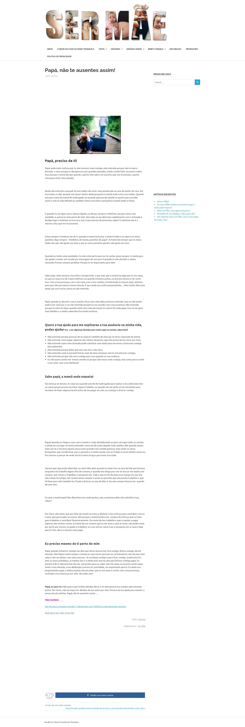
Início (50, 49)
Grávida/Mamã (134, 49)
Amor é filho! (163, 201)
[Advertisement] (95, 95)
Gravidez (115, 49)
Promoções (192, 49)
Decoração (175, 49)
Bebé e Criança (155, 49)
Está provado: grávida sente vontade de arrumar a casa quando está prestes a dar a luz (105, 708)
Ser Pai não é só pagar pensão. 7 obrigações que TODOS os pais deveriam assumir (85, 606)
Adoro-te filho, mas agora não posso (173, 210)
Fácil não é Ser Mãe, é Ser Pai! (59, 612)
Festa (102, 49)
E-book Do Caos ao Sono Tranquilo (75, 49)
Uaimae (141, 619)
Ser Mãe (141, 626)
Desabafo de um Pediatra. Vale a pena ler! (176, 213)
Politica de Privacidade (59, 56)
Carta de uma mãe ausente (58, 705)
